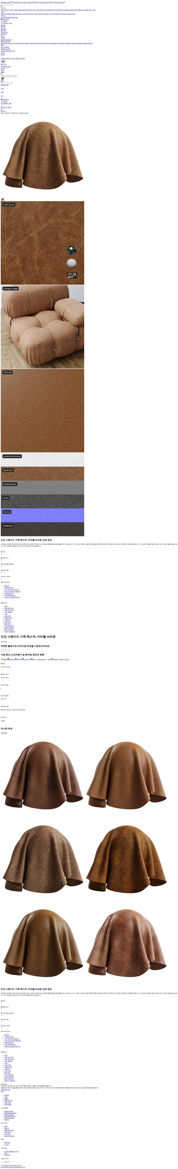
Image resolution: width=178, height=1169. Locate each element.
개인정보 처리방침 (13, 1167)
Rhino (3, 43)
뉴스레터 (7, 1134)
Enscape (42, 43)
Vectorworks (19, 43)
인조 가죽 (7, 622)
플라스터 (63, 10)
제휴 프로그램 (5, 49)
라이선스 (22, 1167)
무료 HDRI (7, 1104)
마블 (48, 10)
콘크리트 (30, 10)
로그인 (3, 53)
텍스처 (3, 68)
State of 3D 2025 (9, 1136)
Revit (6, 43)
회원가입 (7, 1142)
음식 (43, 14)
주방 (53, 14)
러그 (67, 14)
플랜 (2, 45)
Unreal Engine (53, 43)
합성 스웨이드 (9, 629)
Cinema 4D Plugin (9, 1116)
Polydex (90, 43)
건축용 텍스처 (9, 587)
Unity (47, 43)
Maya (3, 37)
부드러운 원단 (9, 608)
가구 (50, 14)
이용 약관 (4, 1167)
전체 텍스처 (5, 10)
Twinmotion (61, 43)
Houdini (3, 40)
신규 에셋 (4, 21)
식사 (24, 14)
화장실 (9, 14)
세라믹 (24, 10)
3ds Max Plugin (9, 1114)
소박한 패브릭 (9, 628)
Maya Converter (9, 1118)
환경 (9, 17)
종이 (58, 10)
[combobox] (89, 76)
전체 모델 (4, 14)
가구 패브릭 (8, 612)
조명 (57, 14)
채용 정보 (7, 1132)
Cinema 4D (4, 33)
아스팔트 (15, 10)
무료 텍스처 (8, 1100)
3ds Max (4, 29)
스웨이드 (7, 620)
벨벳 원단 (7, 624)
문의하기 (7, 1155)
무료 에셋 (5, 19)
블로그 (6, 1128)
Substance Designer (71, 43)
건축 (10, 10)
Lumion (31, 43)
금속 (51, 10)
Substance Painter (82, 43)
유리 (44, 10)
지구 (34, 10)
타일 (82, 10)
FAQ (5, 1153)
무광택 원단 (8, 618)
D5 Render (26, 43)
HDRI (2, 72)
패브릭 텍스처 (9, 593)
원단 (38, 10)
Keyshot (37, 43)
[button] (89, 6)
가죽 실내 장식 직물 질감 (12, 591)
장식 (20, 14)
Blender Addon (8, 1111)
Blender (3, 26)
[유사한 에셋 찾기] (2, 199)
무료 (41, 10)
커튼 (17, 14)
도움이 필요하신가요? (8, 51)
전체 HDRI (4, 17)
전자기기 (32, 14)
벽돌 (20, 10)
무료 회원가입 (5, 1090)
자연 (54, 10)
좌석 (70, 14)
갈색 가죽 (7, 616)
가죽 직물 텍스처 (10, 595)
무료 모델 (7, 1102)
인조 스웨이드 (9, 626)
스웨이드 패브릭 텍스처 (12, 597)
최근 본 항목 (5, 47)
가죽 (5, 614)
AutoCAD (11, 43)
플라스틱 (69, 10)
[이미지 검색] (2, 78)
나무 (93, 10)
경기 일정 (38, 14)
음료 (27, 14)
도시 (90, 10)
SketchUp (6, 40)
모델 (2, 70)
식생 (73, 14)
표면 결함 (77, 10)
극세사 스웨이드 (9, 631)
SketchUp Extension (10, 1113)
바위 (63, 14)
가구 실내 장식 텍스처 (11, 589)
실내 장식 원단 (9, 610)
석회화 (86, 10)
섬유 (5, 606)
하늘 (16, 17)
